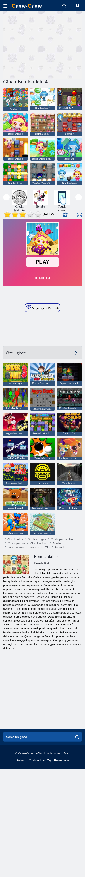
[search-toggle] (64, 6)
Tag (49, 760)
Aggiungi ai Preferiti (45, 308)
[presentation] (6, 197)
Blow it (32, 547)
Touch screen (15, 547)
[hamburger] (5, 6)
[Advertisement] (40, 44)
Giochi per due (16, 543)
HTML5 (45, 547)
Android (59, 547)
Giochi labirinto (39, 543)
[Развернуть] (79, 215)
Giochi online (15, 539)
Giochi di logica (36, 539)
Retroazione (61, 760)
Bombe (56, 543)
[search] (77, 737)
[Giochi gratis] (27, 6)
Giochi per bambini (61, 539)
